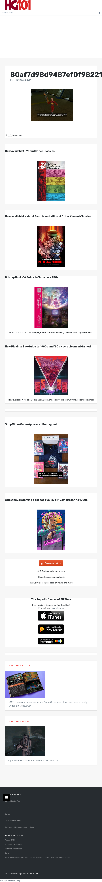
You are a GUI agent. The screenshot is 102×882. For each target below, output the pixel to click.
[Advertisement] (51, 37)
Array (35, 873)
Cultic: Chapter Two (12, 801)
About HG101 (10, 840)
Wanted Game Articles (13, 849)
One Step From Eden (13, 820)
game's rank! (57, 608)
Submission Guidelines (13, 844)
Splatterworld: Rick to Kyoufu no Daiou (19, 827)
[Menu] (6, 797)
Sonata (7, 814)
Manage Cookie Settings (10, 880)
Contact (8, 853)
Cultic (7, 807)
